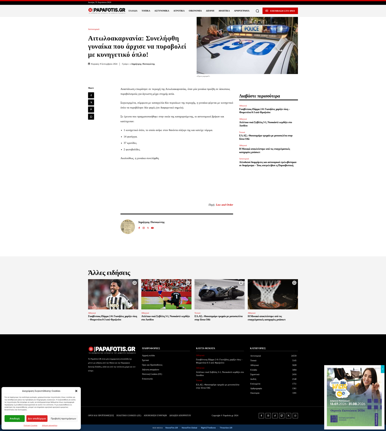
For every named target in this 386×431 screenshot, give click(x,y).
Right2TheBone (208, 427)
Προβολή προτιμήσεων (63, 418)
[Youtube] (152, 227)
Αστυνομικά (93, 29)
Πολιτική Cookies (30, 425)
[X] (91, 102)
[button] (76, 390)
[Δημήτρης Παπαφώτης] (127, 227)
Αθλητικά (243, 106)
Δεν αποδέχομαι (37, 418)
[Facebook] (91, 95)
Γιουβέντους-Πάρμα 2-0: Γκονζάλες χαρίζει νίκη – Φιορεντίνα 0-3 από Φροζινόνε (264, 111)
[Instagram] (143, 227)
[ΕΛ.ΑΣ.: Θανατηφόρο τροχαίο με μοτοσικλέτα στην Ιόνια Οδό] (220, 294)
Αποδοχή (15, 418)
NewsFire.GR (171, 427)
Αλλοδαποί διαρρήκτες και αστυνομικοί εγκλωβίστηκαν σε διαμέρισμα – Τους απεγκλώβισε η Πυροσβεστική (267, 164)
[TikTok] (275, 415)
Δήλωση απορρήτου (49, 425)
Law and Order (224, 204)
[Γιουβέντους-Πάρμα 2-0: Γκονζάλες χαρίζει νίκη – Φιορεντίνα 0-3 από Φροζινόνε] (113, 294)
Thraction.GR (226, 427)
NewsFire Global (189, 427)
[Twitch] (281, 415)
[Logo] (107, 11)
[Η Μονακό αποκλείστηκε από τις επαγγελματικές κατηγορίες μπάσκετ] (273, 294)
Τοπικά (242, 132)
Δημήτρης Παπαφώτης (143, 64)
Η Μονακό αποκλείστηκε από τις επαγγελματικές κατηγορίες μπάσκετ (266, 318)
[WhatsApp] (91, 117)
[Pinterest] (91, 110)
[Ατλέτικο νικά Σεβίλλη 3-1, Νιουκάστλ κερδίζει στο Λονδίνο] (166, 294)
